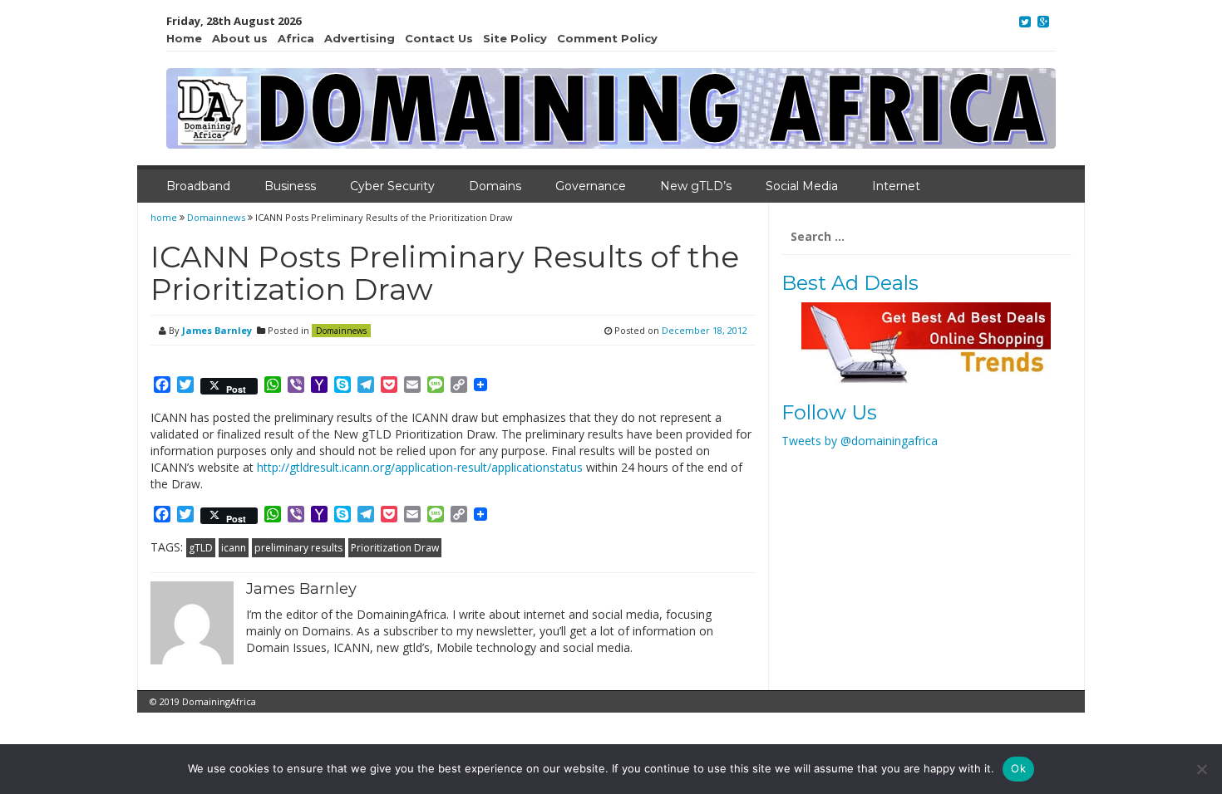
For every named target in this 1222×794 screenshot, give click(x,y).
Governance (590, 186)
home (165, 217)
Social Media (802, 186)
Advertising (359, 38)
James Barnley (217, 330)
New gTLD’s (696, 186)
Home (184, 38)
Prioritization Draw (395, 548)
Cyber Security (392, 186)
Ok (1018, 768)
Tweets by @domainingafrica (859, 440)
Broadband (198, 186)
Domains (495, 186)
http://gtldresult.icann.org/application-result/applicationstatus (420, 467)
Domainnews (216, 217)
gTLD (201, 548)
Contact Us (439, 38)
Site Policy (515, 38)
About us (240, 38)
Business (290, 186)
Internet (896, 186)
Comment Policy (607, 38)
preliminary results (298, 548)
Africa (296, 38)
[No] (1201, 769)
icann (233, 548)
